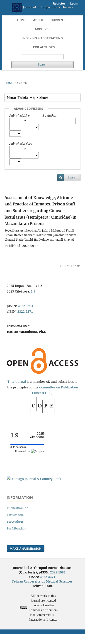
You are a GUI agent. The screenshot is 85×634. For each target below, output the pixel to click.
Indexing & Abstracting (42, 38)
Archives (43, 29)
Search (42, 64)
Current (58, 20)
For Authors (44, 47)
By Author (50, 115)
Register (59, 3)
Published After (19, 115)
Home (21, 20)
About (38, 20)
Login (74, 3)
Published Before (20, 143)
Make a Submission (25, 548)
